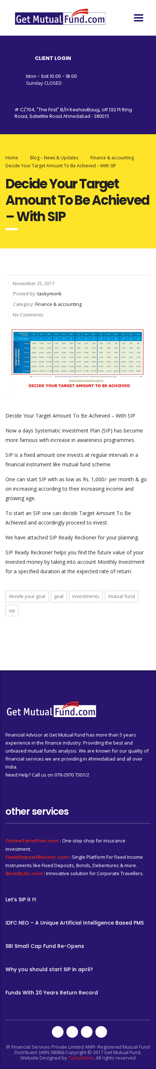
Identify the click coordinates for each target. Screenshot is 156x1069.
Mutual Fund (121, 596)
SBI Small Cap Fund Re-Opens (44, 946)
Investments (85, 596)
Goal (58, 596)
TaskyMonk (81, 1057)
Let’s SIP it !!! (20, 899)
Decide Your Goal (27, 596)
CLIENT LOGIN (53, 58)
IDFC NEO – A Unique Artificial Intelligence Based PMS (74, 922)
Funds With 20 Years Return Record (51, 992)
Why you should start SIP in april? (49, 969)
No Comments (28, 314)
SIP (12, 610)
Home (11, 158)
